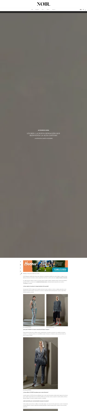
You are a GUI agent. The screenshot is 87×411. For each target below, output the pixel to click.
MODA (47, 130)
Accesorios (41, 130)
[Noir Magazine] (43, 4)
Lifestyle (48, 9)
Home (32, 9)
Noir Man (53, 9)
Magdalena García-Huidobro (44, 138)
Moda (42, 9)
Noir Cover (37, 9)
